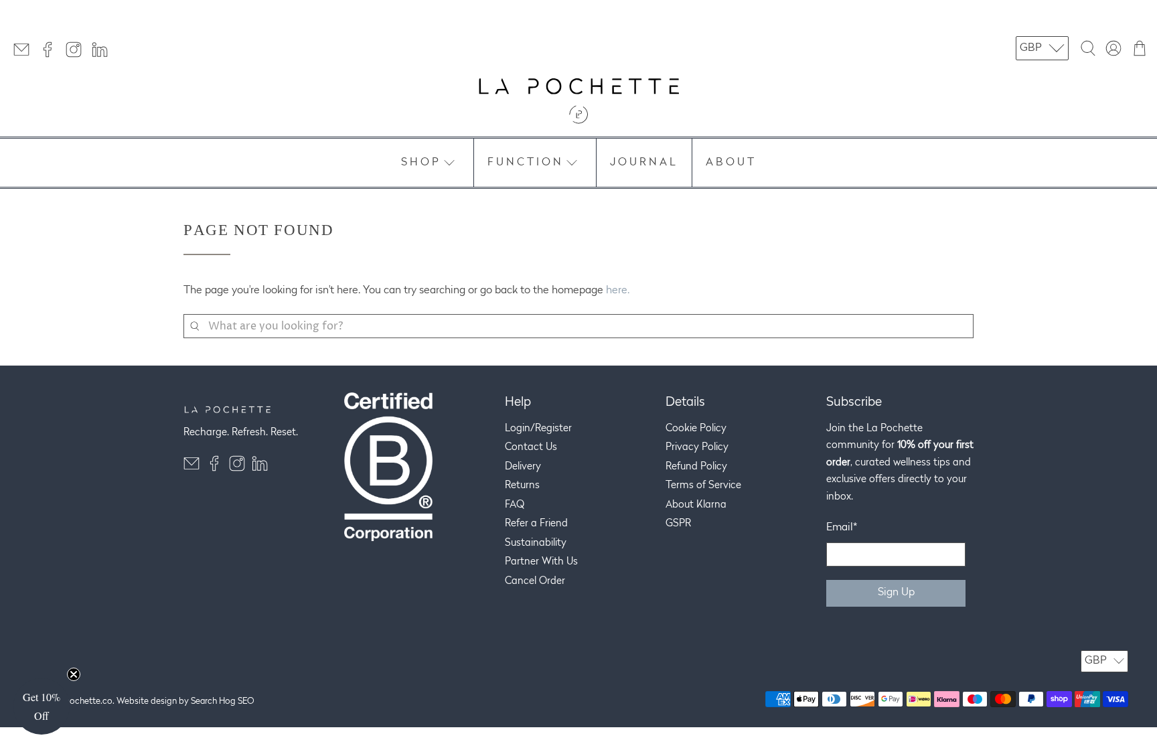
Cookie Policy (696, 429)
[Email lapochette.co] (24, 54)
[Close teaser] (73, 674)
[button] (41, 706)
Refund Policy (696, 467)
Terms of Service (703, 486)
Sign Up (896, 592)
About (731, 162)
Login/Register (538, 429)
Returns (522, 486)
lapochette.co (85, 701)
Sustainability (535, 543)
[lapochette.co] (578, 101)
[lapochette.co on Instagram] (77, 54)
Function (525, 162)
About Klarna (696, 505)
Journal (644, 162)
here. (617, 290)
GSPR (678, 524)
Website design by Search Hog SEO (185, 701)
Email (841, 527)
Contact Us (531, 448)
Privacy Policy (697, 448)
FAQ (514, 505)
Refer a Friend (536, 524)
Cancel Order (535, 582)
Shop (421, 162)
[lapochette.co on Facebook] (51, 54)
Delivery (523, 467)
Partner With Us (541, 562)
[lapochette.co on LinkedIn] (103, 54)
